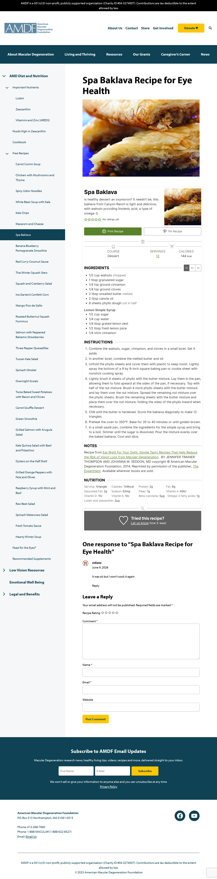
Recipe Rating (91, 613)
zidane (96, 562)
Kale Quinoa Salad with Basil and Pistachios (34, 447)
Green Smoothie (26, 419)
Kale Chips (22, 213)
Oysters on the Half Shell (31, 461)
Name (87, 665)
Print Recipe (115, 231)
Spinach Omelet (26, 370)
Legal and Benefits (24, 594)
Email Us (31, 836)
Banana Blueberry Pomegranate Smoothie (31, 248)
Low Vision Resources (26, 570)
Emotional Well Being (26, 582)
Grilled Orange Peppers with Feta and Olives (34, 474)
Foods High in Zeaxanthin (29, 131)
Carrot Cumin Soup (28, 164)
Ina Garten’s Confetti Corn (32, 294)
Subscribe (145, 771)
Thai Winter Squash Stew (31, 272)
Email (87, 682)
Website (88, 699)
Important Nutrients (26, 87)
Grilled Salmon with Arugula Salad (34, 432)
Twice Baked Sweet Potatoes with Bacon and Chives (34, 394)
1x (186, 267)
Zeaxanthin (23, 109)
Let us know (140, 523)
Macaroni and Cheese (30, 224)
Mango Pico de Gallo (29, 305)
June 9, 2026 (100, 567)
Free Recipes (21, 153)
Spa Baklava (23, 235)
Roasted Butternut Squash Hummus (32, 319)
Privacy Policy (108, 786)
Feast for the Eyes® (24, 547)
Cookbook (19, 142)
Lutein (20, 98)
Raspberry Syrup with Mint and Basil (36, 490)
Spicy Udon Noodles (29, 191)
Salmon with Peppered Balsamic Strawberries (30, 334)
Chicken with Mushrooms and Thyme (35, 177)
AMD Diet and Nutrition (28, 75)
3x (198, 267)
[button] (211, 28)
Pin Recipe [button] (175, 231)
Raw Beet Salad (25, 504)
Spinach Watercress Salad (32, 515)
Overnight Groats (27, 381)
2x (192, 267)
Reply (95, 585)
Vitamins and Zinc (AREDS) (33, 120)
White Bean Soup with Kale (33, 202)
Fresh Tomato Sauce (28, 526)
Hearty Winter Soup (28, 537)
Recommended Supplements (32, 559)
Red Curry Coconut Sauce (32, 261)
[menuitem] (30, 54)
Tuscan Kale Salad (27, 359)
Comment (90, 621)
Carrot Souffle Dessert (30, 408)
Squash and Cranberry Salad (34, 283)
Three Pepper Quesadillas (32, 348)
